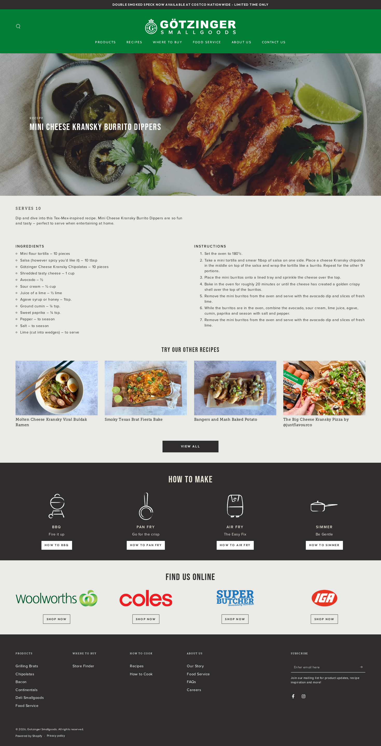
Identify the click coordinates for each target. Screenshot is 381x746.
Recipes (137, 666)
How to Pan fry (146, 545)
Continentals (27, 689)
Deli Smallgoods (30, 697)
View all (190, 446)
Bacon (21, 681)
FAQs (191, 681)
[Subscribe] (362, 667)
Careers (194, 689)
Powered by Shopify (29, 736)
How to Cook (141, 674)
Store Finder (83, 666)
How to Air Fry (235, 545)
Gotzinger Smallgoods (42, 729)
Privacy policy (56, 736)
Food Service (27, 705)
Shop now (57, 619)
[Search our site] (18, 26)
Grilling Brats (27, 666)
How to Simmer (324, 545)
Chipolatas (25, 674)
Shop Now (324, 619)
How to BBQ (57, 545)
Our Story (195, 666)
